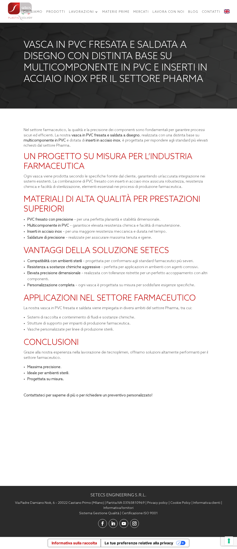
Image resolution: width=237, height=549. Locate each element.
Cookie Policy (180, 502)
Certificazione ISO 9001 (140, 513)
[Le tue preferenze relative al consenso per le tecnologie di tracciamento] (229, 540)
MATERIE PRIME (116, 11)
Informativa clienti (206, 502)
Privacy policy (157, 502)
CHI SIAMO (33, 11)
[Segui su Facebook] (102, 523)
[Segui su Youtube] (123, 523)
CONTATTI (211, 11)
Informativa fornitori (118, 508)
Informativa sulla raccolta (74, 543)
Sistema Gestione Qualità (99, 513)
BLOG (193, 11)
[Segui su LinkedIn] (113, 523)
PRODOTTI (55, 11)
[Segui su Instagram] (134, 523)
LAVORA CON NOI (168, 11)
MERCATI (141, 11)
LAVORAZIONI (81, 11)
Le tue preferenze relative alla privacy (139, 543)
